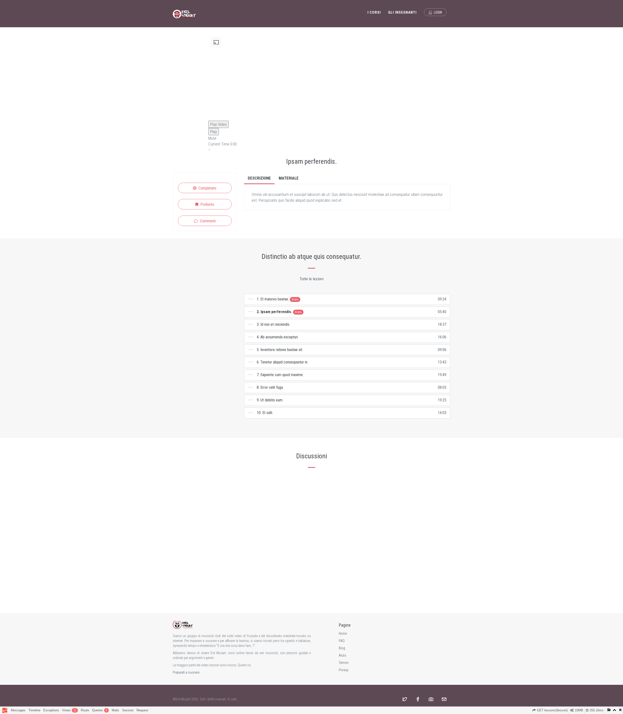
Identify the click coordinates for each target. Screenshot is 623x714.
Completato (207, 188)
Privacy (343, 670)
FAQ (342, 641)
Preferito (206, 204)
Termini (343, 663)
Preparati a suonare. (186, 672)
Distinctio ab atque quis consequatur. (311, 257)
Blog (342, 648)
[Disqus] (311, 536)
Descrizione (259, 178)
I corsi (374, 12)
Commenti (207, 221)
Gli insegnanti (402, 12)
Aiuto (342, 655)
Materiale (289, 178)
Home (343, 633)
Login (437, 12)
